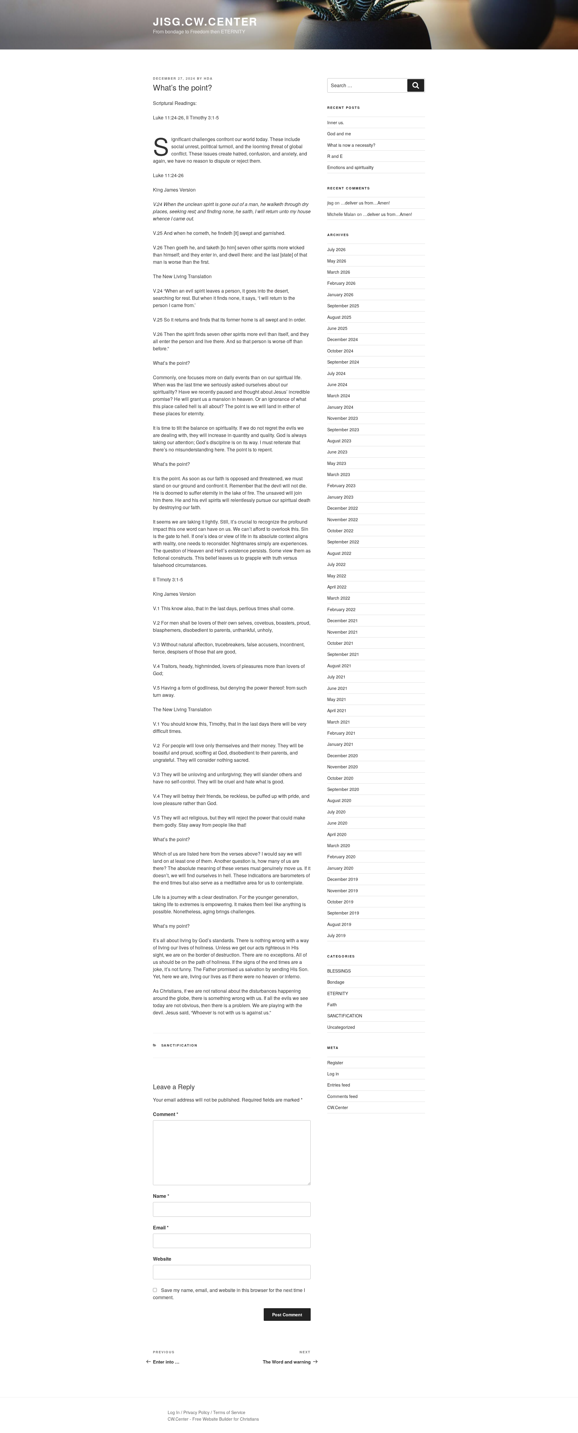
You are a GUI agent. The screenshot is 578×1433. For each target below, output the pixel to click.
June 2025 (337, 328)
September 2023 (343, 429)
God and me (339, 134)
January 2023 (340, 497)
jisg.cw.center (205, 21)
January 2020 (340, 868)
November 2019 (342, 890)
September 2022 (343, 542)
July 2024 (336, 373)
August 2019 (339, 924)
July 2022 (336, 564)
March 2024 (338, 395)
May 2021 (336, 699)
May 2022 (336, 576)
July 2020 (336, 812)
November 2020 (342, 767)
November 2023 (342, 418)
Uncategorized (341, 1027)
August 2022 (339, 553)
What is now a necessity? (351, 145)
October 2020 (340, 778)
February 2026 (341, 283)
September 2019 (343, 913)
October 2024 (340, 351)
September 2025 (343, 306)
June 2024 (337, 384)
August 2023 (339, 441)
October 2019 (340, 902)
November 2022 (342, 519)
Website (162, 1258)
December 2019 (342, 879)
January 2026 (340, 294)
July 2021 (336, 677)
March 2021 (338, 722)
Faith (332, 1004)
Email (161, 1227)
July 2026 (336, 249)
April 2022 (336, 587)
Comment (165, 1114)
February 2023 (341, 485)
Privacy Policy (196, 1412)
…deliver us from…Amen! (365, 203)
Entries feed (338, 1085)
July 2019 (336, 935)
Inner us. (335, 122)
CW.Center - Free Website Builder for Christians (213, 1419)
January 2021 (340, 744)
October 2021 (340, 643)
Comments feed (342, 1096)
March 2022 (338, 598)
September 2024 (343, 362)
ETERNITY (337, 993)
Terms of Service (229, 1412)
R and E (335, 156)
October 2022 (340, 530)
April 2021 (336, 710)
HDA (208, 78)
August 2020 (339, 800)
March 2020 (338, 845)
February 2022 (341, 609)
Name (161, 1195)
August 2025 (339, 317)
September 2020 (343, 789)
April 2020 (336, 834)
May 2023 (336, 463)
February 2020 (341, 856)
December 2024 (342, 339)
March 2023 (338, 474)
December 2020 (342, 755)
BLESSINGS (339, 971)
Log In (174, 1412)
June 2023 (337, 452)
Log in (333, 1074)
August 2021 (339, 666)
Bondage (335, 982)
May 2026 (336, 261)
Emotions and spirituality (350, 167)
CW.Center (337, 1107)
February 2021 (341, 733)
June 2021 (337, 688)
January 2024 (340, 407)
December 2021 (342, 620)
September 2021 (343, 654)
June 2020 (337, 823)
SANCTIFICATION (179, 1045)
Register (335, 1062)
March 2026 (338, 272)
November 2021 (342, 632)
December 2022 (342, 508)
